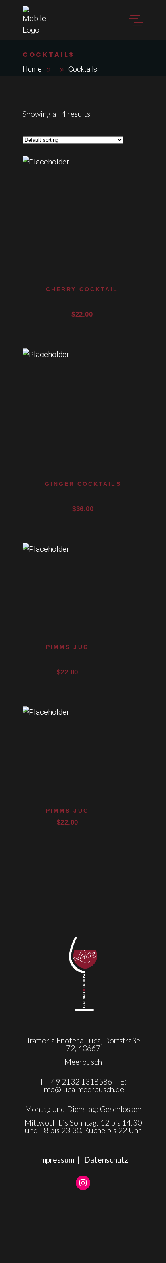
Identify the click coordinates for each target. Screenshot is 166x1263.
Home (32, 69)
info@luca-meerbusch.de (83, 1089)
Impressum (56, 1159)
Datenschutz (106, 1159)
